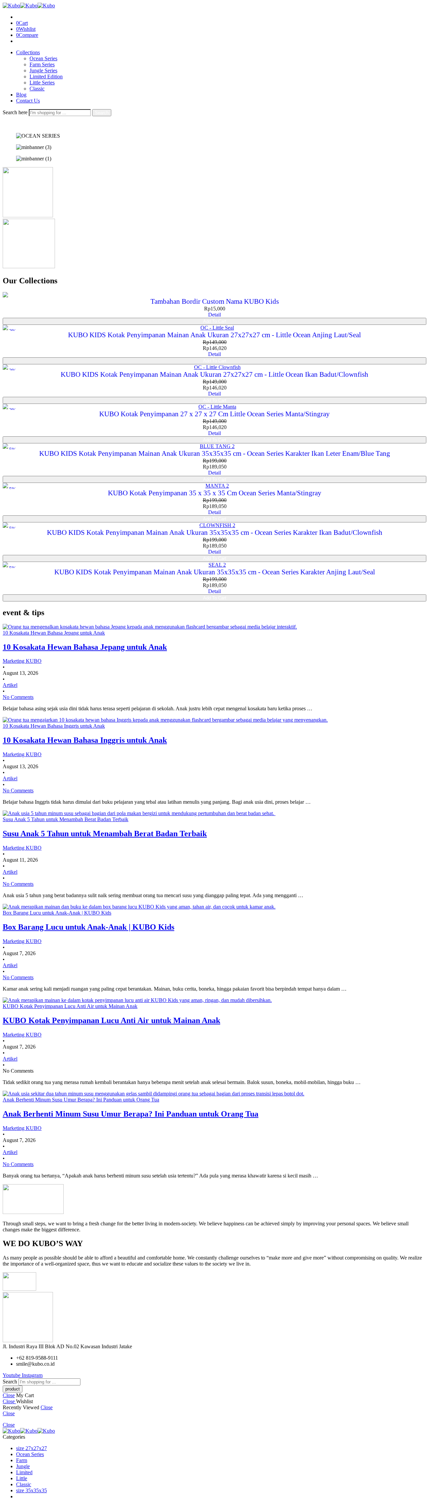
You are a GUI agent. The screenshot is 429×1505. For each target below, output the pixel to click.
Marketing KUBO (22, 661)
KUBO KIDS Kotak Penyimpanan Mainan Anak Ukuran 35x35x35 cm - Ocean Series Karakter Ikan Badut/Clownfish (214, 532)
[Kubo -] (29, 5)
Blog (21, 94)
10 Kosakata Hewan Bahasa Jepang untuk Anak (85, 647)
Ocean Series (43, 58)
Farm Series (42, 64)
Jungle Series (43, 70)
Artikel (10, 685)
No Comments (18, 697)
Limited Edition (46, 76)
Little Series (42, 82)
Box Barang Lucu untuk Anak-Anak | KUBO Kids (88, 927)
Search (102, 112)
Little (21, 1478)
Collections (28, 52)
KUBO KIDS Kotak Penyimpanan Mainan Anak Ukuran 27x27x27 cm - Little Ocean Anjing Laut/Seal (214, 335)
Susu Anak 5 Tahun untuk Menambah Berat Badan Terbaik (105, 833)
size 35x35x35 (31, 1490)
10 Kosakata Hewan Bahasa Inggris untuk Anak (85, 740)
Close (9, 1395)
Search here (16, 112)
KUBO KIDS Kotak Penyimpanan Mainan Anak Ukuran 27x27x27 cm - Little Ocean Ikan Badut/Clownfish (214, 374)
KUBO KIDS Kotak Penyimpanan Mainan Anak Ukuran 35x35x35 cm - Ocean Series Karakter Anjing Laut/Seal (214, 572)
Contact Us (28, 100)
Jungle (23, 1466)
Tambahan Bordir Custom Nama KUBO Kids (214, 301)
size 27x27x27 (31, 1448)
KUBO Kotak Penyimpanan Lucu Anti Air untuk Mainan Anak (111, 1020)
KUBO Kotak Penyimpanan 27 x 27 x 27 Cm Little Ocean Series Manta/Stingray (214, 414)
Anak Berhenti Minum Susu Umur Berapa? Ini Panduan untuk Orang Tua (130, 1113)
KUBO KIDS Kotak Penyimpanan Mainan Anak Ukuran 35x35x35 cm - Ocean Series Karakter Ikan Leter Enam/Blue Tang (214, 453)
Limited (24, 1472)
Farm (21, 1460)
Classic (37, 88)
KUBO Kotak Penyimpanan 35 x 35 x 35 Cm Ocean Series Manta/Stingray (214, 493)
